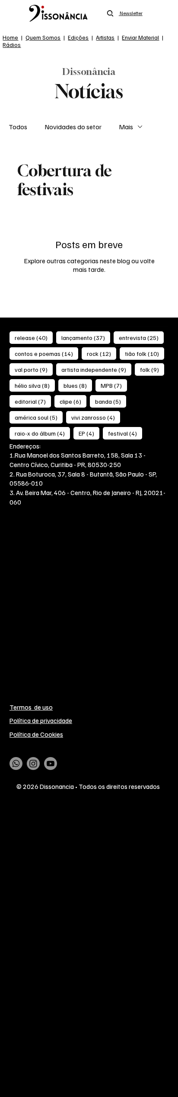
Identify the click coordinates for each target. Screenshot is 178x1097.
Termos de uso (31, 707)
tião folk (144, 353)
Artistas (105, 37)
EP (89, 433)
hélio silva (35, 385)
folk (152, 369)
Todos (18, 126)
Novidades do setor (73, 126)
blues (78, 385)
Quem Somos (42, 37)
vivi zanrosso (95, 417)
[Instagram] (33, 763)
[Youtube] (50, 763)
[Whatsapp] (16, 763)
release (34, 337)
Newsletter (131, 13)
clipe (73, 401)
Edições (78, 37)
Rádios (12, 44)
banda (110, 401)
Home (10, 37)
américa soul (39, 417)
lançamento (85, 337)
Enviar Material (140, 37)
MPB (114, 385)
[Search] (110, 13)
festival (125, 433)
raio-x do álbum (42, 433)
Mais (126, 126)
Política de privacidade (41, 720)
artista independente (96, 369)
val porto (34, 369)
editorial (33, 401)
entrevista (141, 337)
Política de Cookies (36, 734)
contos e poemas (46, 353)
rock (101, 353)
